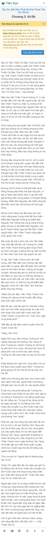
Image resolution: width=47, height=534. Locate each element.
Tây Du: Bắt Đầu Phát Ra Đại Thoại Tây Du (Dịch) (23, 11)
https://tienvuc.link (11, 45)
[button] (44, 3)
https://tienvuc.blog (12, 33)
